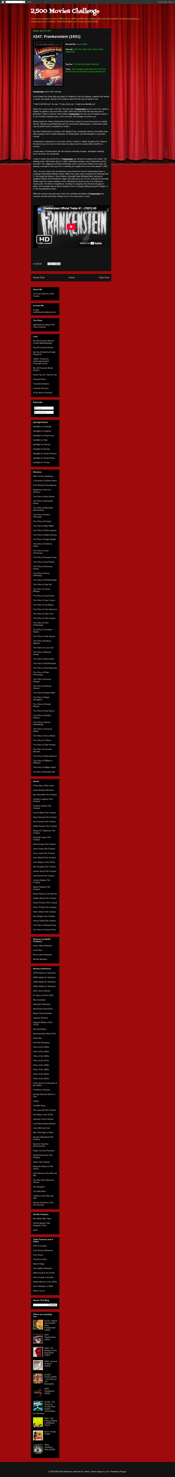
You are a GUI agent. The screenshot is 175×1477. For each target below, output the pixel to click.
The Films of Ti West (42, 740)
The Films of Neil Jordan (43, 659)
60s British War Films (42, 1218)
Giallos (36, 1101)
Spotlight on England (42, 431)
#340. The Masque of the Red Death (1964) (50, 1351)
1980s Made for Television (44, 977)
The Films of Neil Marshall (44, 663)
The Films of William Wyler (44, 767)
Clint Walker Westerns (42, 1268)
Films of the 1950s (41, 1051)
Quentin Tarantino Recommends (41, 1145)
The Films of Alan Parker (43, 496)
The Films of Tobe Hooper (44, 745)
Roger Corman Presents (43, 1150)
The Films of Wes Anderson (45, 756)
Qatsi (35, 1230)
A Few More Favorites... (43, 393)
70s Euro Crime (40, 1259)
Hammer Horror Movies (43, 1119)
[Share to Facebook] (56, 263)
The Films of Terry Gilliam (44, 736)
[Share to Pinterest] (59, 263)
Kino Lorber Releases (42, 955)
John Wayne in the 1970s (44, 862)
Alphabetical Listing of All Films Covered (43, 326)
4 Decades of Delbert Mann (45, 480)
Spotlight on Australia (42, 426)
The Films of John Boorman (45, 609)
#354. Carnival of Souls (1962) (50, 1363)
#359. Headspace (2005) (49, 1391)
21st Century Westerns (43, 1250)
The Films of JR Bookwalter (45, 580)
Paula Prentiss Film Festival (45, 903)
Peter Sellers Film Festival (44, 912)
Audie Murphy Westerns (43, 790)
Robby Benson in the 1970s (45, 1282)
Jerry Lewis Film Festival (43, 853)
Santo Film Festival (41, 1162)
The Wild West (39, 1191)
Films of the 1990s (41, 1069)
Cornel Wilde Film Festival (44, 813)
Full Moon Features (41, 1090)
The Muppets (39, 1187)
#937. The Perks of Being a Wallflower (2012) (50, 1421)
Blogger (123, 1472)
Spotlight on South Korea (44, 458)
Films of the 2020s (41, 1078)
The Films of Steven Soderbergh (41, 723)
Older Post (104, 277)
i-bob (107, 1472)
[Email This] (48, 263)
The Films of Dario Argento (44, 530)
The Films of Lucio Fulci (43, 648)
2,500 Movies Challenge (65, 11)
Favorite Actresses (41, 384)
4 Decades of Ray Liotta (43, 785)
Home (72, 277)
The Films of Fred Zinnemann (41, 552)
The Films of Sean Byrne (44, 711)
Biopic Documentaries (42, 1013)
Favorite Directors (41, 388)
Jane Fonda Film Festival (44, 849)
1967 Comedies (40, 1246)
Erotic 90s (37, 1038)
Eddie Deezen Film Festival (45, 826)
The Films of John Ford (43, 614)
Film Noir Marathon (41, 1042)
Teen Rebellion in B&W (43, 1286)
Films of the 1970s (41, 1060)
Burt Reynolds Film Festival (45, 794)
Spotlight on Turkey (41, 462)
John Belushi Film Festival (44, 857)
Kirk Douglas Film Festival (44, 867)
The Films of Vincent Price (44, 930)
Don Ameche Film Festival (44, 821)
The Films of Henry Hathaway (41, 574)
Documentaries (39, 1029)
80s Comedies (39, 1000)
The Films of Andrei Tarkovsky (41, 515)
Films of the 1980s (41, 1065)
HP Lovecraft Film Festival (44, 1110)
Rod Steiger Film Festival (44, 916)
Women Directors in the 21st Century (43, 1203)
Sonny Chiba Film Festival (44, 921)
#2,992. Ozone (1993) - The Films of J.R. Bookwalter (50, 1379)
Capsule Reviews (40, 1018)
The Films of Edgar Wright (44, 539)
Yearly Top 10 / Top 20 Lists (45, 375)
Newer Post (38, 277)
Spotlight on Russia (41, 449)
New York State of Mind (43, 1132)
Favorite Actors (39, 379)
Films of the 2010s (41, 1074)
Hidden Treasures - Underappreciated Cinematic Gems (41, 361)
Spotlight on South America (44, 453)
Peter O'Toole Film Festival (44, 907)
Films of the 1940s (41, 1047)
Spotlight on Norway (41, 444)
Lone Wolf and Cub (41, 1128)
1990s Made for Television (44, 982)
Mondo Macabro (40, 959)
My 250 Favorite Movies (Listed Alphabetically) (43, 342)
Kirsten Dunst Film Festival (44, 871)
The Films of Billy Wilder (43, 526)
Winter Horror (39, 1291)
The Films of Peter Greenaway (41, 673)
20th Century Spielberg (43, 476)
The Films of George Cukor (45, 557)
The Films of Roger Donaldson (41, 698)
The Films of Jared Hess (43, 596)
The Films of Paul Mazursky (45, 668)
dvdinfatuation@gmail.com (44, 312)
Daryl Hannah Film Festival (44, 817)
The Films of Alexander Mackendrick (43, 509)
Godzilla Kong (39, 1105)
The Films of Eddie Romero (45, 535)
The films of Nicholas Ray (44, 772)
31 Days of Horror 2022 (43, 995)
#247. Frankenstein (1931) (56, 36)
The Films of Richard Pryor (44, 925)
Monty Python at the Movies (45, 894)
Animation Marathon (42, 1004)
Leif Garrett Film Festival (43, 876)
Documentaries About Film (44, 1033)
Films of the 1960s (41, 1056)
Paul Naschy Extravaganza (44, 485)
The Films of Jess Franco (44, 600)
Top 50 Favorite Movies (43, 347)
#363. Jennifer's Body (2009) (49, 1447)
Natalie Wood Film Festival (44, 898)
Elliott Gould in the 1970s (44, 1273)
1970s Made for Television (44, 973)
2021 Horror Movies (41, 991)
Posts (39, 408)
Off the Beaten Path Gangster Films (41, 1224)
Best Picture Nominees (43, 1009)
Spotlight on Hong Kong (43, 435)
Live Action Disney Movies (44, 1123)
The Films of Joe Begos (43, 605)
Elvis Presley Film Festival (44, 844)
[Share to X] (54, 263)
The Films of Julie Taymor (44, 636)
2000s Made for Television (44, 986)
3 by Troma (38, 1255)
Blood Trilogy (38, 1264)
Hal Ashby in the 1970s (43, 1114)
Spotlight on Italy (40, 440)
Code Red (37, 950)
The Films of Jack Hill (42, 584)
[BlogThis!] (51, 263)
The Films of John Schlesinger (41, 624)
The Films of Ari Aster (42, 521)
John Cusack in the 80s (43, 1277)
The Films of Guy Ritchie (43, 562)
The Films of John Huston (44, 618)
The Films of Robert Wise (44, 693)
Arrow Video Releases (42, 945)
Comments (41, 412)
